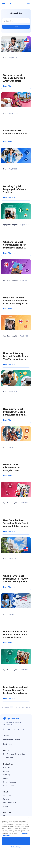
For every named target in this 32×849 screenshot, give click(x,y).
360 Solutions (8, 758)
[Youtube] (9, 729)
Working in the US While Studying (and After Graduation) (14, 77)
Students (6, 735)
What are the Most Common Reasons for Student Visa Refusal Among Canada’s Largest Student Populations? (14, 249)
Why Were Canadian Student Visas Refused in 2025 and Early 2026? (15, 300)
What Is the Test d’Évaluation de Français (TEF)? (12, 467)
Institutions (7, 744)
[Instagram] (14, 729)
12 (23, 707)
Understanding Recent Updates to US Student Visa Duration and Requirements (15, 636)
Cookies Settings (16, 847)
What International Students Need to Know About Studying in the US (15, 580)
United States (8, 785)
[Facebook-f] (24, 729)
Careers (6, 799)
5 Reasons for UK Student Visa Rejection (15, 132)
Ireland (6, 778)
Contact (6, 806)
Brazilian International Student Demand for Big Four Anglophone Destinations (15, 691)
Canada (6, 771)
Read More (8, 86)
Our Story (7, 795)
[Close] (28, 817)
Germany (6, 775)
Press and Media (9, 802)
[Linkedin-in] (4, 729)
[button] (4, 4)
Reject (16, 843)
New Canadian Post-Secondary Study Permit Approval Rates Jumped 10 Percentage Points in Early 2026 (16, 526)
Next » (28, 707)
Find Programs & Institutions (14, 754)
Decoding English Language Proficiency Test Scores (14, 189)
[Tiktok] (19, 729)
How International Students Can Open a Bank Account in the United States (14, 413)
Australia (6, 767)
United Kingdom (9, 782)
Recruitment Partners (11, 739)
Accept (16, 839)
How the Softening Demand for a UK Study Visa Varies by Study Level (15, 357)
